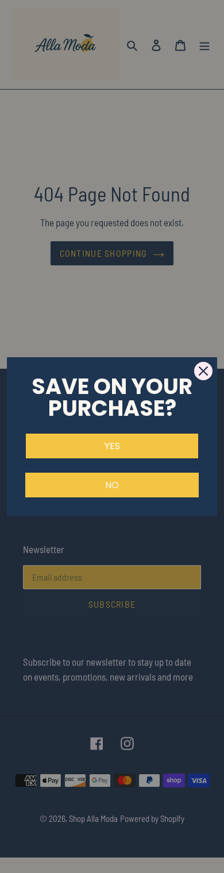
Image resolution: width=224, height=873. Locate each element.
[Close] (203, 371)
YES (112, 446)
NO (112, 485)
